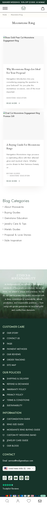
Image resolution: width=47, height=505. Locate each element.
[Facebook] (27, 478)
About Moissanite (14, 207)
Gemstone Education (17, 98)
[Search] (7, 501)
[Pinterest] (21, 478)
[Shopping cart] (42, 9)
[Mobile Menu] (5, 8)
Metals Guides (12, 229)
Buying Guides (13, 173)
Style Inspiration (13, 240)
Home (5, 15)
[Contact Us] (39, 501)
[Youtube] (16, 478)
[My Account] (17, 501)
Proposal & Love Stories (17, 235)
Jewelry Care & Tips (15, 223)
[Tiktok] (10, 478)
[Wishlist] (29, 501)
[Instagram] (5, 478)
